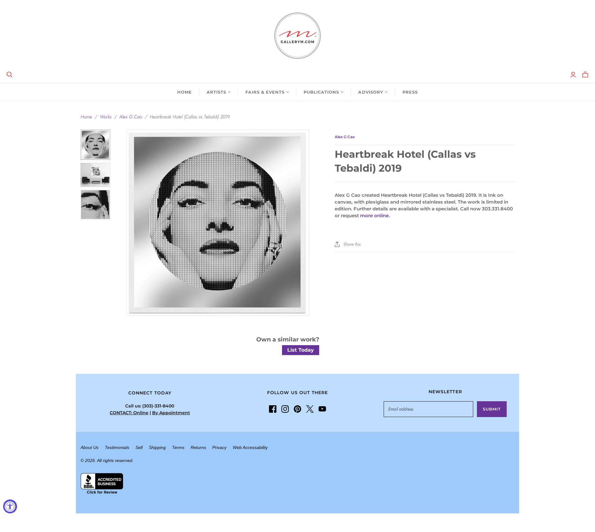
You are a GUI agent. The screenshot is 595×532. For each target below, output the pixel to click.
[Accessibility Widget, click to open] (10, 506)
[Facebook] (272, 409)
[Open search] (10, 75)
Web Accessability (250, 447)
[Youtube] (322, 409)
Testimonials (117, 447)
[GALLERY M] (297, 35)
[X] (310, 409)
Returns (198, 447)
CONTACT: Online (129, 412)
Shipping (157, 447)
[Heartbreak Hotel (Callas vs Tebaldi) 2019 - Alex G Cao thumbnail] (95, 145)
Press (410, 92)
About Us (90, 447)
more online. (375, 215)
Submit (492, 409)
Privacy (219, 447)
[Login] (573, 74)
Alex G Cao (130, 116)
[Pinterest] (297, 409)
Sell (139, 447)
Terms (178, 447)
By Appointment (171, 412)
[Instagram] (285, 409)
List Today (300, 350)
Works (106, 116)
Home (184, 92)
